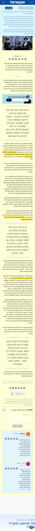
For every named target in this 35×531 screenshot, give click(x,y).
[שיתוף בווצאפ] (12, 59)
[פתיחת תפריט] (3, 2)
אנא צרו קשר (26, 405)
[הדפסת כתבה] (9, 59)
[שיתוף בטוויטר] (19, 59)
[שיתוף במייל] (22, 59)
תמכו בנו (9, 8)
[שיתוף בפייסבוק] (16, 59)
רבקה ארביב (16, 56)
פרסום (17, 426)
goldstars (22, 433)
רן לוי (23, 463)
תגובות (15, 433)
